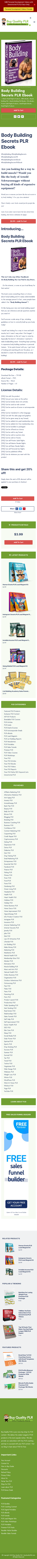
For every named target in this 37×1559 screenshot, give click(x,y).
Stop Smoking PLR (10, 1047)
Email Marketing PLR (11, 858)
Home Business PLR (11, 906)
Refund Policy (6, 1472)
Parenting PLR (9, 994)
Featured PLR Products (12, 711)
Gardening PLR (9, 886)
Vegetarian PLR (9, 1066)
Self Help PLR (9, 1019)
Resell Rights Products (7, 106)
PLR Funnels (5, 1515)
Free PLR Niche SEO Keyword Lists (16, 772)
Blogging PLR (8, 817)
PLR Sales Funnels (10, 747)
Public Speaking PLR (11, 1005)
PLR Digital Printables (8, 1510)
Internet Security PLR (11, 928)
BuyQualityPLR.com (29, 1555)
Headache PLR (9, 892)
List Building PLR (9, 944)
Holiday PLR (8, 903)
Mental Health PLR (10, 955)
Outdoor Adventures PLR (13, 980)
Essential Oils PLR (10, 864)
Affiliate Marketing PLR (12, 792)
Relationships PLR (10, 1014)
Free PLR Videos (10, 766)
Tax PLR (7, 1058)
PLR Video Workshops (8, 1521)
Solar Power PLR (10, 1038)
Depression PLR (9, 845)
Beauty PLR (8, 809)
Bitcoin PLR (8, 814)
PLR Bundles (5, 1504)
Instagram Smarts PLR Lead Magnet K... (17, 614)
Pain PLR (7, 986)
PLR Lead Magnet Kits (8, 1518)
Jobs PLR (7, 933)
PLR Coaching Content (9, 1507)
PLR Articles (8, 722)
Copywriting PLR (9, 834)
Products (8, 87)
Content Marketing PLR (12, 831)
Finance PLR (8, 870)
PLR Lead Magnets (10, 736)
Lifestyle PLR (8, 942)
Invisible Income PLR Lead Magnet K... (16, 640)
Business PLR (8, 825)
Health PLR (8, 894)
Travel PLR (7, 1061)
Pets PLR (7, 997)
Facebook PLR (9, 867)
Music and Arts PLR (11, 969)
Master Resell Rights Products (11, 99)
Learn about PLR (7, 1487)
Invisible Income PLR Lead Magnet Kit (26, 1271)
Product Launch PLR (11, 1000)
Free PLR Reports (10, 769)
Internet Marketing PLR (12, 925)
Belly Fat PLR (8, 811)
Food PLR (7, 881)
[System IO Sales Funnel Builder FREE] (16, 1165)
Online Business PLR (11, 975)
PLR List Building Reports (12, 739)
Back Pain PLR (9, 806)
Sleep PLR (7, 1033)
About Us (4, 1478)
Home (3, 87)
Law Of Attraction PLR (12, 939)
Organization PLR (10, 978)
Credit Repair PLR (10, 836)
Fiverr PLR (7, 878)
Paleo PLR (7, 989)
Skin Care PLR (9, 1030)
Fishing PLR (8, 872)
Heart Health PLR (10, 897)
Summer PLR (8, 1052)
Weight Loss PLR (10, 1074)
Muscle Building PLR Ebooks (18, 101)
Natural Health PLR (10, 972)
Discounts (4, 1469)
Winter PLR (8, 1077)
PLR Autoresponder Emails (13, 730)
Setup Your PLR (6, 1481)
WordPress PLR (9, 1080)
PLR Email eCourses (11, 728)
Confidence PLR (9, 828)
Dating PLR (8, 842)
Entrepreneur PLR (10, 861)
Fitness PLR (8, 875)
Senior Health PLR (10, 1025)
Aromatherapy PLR (10, 803)
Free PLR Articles (10, 761)
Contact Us (5, 1463)
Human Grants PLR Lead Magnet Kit (15, 585)
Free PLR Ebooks (10, 764)
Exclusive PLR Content (12, 714)
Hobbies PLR (8, 900)
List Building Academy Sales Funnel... (16, 691)
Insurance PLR (9, 922)
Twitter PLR (8, 1063)
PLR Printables (9, 744)
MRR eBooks (25, 99)
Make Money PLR (10, 947)
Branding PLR (8, 820)
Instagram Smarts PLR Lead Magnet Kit (26, 1259)
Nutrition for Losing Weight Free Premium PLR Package (25, 1295)
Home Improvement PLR (12, 911)
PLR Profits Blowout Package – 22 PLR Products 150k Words (26, 1373)
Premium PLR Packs (8, 1527)
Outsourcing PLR (10, 983)
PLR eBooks (30, 101)
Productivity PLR (9, 1002)
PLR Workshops (9, 755)
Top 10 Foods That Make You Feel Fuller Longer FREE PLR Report (26, 1330)
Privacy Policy (5, 1475)
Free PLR (7, 758)
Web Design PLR (10, 1069)
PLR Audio (7, 725)
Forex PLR (7, 883)
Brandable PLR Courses (12, 719)
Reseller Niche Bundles (9, 1530)
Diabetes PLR (9, 850)
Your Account (5, 1460)
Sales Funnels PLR (10, 1016)
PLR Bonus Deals (7, 1490)
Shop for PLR (5, 1484)
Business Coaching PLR (12, 822)
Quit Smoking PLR (10, 1008)
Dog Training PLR (10, 856)
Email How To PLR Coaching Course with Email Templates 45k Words (26, 1358)
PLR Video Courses (10, 753)
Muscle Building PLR (11, 966)
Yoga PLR (7, 1088)
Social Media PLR (10, 1036)
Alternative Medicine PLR (12, 795)
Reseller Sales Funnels (8, 1533)
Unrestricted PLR (10, 775)
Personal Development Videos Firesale (18, 9)
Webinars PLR (9, 1072)
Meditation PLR (9, 953)
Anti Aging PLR (9, 798)
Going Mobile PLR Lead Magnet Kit (15, 666)
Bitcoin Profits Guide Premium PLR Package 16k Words (26, 1385)
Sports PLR (8, 1044)
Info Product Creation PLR (13, 917)
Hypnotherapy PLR (10, 914)
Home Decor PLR (10, 908)
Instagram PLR (9, 919)
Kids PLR (7, 936)
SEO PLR (7, 1027)
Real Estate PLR (9, 1011)
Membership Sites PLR (11, 958)
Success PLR (8, 1050)
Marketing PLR (9, 950)
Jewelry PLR (8, 930)
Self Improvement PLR (11, 1022)
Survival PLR (8, 1055)
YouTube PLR (8, 1091)
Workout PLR (8, 1086)
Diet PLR (7, 853)
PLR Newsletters (10, 742)
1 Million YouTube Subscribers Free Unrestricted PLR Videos (25, 1314)
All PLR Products (10, 717)
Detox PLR (8, 847)
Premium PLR (8, 750)
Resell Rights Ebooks (25, 104)
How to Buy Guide (7, 1466)
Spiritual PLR (8, 1041)
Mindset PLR (8, 961)
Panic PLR (7, 991)
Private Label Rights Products (9, 104)
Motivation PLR (9, 964)
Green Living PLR (10, 889)
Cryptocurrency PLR (11, 839)
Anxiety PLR (8, 800)
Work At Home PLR (11, 1083)
